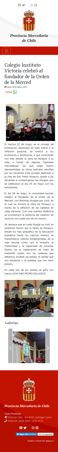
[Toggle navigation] (6, 51)
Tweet (8, 92)
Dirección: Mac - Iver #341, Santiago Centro (29, 417)
